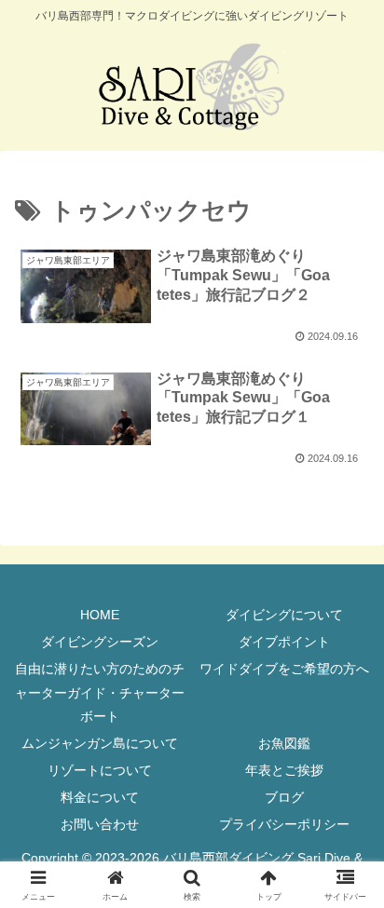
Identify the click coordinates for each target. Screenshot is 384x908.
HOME (99, 614)
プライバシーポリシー (284, 824)
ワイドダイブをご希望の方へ (284, 668)
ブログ (284, 797)
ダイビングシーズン (99, 641)
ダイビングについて (284, 614)
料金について (100, 797)
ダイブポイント (284, 641)
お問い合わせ (100, 824)
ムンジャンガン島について (99, 743)
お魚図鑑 (284, 743)
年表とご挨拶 (284, 770)
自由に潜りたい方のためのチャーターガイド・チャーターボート (100, 692)
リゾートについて (100, 770)
